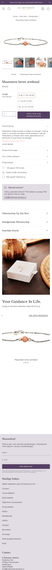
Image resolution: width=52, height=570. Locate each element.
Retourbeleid (7, 498)
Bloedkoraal (7, 516)
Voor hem (23, 16)
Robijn (4, 511)
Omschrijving (7, 126)
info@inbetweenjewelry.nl (15, 197)
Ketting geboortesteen (11, 539)
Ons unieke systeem (10, 156)
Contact (5, 489)
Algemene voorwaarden (12, 502)
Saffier (5, 520)
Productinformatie (9, 150)
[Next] (49, 2)
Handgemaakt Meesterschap (15, 222)
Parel (4, 543)
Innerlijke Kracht (10, 230)
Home (15, 16)
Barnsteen (6, 530)
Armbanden (33, 16)
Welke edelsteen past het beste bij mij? (18, 484)
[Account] (42, 9)
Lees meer (7, 144)
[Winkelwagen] (48, 9)
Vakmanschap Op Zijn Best (15, 213)
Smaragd (6, 534)
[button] (9, 9)
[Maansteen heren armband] (26, 338)
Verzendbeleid (8, 493)
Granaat (5, 525)
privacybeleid (38, 471)
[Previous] (3, 2)
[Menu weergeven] (3, 9)
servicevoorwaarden (8, 472)
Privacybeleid (7, 507)
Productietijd (7, 162)
